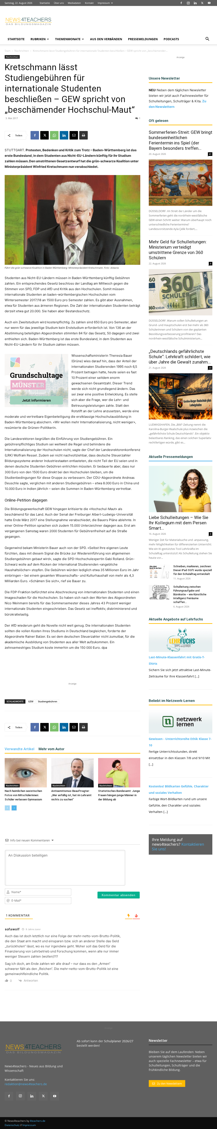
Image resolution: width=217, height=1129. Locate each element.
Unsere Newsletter (164, 78)
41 (210, 154)
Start (7, 51)
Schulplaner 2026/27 (118, 1041)
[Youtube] (209, 3)
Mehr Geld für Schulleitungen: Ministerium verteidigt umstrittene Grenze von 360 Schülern (177, 249)
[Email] (74, 135)
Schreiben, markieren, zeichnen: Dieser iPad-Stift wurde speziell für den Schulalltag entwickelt (192, 570)
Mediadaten (74, 2)
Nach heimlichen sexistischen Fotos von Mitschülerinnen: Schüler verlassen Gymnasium (23, 795)
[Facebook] (181, 3)
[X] (202, 3)
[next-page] (14, 808)
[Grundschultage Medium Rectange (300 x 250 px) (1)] (36, 380)
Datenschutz (12, 1125)
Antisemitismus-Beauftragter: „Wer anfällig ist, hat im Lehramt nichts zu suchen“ (71, 795)
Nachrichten (21, 51)
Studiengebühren (47, 701)
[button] (207, 39)
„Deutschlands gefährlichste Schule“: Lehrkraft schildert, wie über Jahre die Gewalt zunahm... (180, 357)
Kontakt (89, 2)
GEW (30, 701)
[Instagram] (188, 3)
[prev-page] (7, 808)
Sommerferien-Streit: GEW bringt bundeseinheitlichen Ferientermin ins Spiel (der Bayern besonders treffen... (180, 140)
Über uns (59, 2)
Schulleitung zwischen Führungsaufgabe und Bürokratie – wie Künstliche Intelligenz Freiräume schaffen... (189, 594)
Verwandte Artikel (19, 749)
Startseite (45, 2)
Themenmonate (68, 39)
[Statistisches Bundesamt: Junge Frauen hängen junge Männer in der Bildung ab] (119, 772)
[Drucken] (83, 135)
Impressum (104, 2)
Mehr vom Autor (51, 749)
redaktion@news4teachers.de (26, 1084)
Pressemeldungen (143, 39)
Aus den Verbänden (106, 39)
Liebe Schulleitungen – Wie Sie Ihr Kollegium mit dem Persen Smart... (178, 523)
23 (210, 367)
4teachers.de (37, 1121)
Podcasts (171, 39)
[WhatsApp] (54, 135)
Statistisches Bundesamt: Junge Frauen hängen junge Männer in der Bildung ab (119, 795)
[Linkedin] (195, 3)
